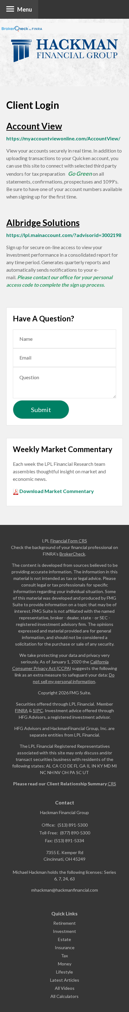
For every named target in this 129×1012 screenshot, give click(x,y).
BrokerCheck (72, 553)
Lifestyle (64, 971)
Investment (64, 931)
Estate (64, 939)
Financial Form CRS (68, 540)
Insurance (65, 947)
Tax (64, 955)
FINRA (21, 710)
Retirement (64, 923)
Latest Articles (64, 980)
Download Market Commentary (56, 491)
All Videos (65, 988)
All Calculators (64, 996)
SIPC (38, 710)
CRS (112, 783)
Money (64, 963)
